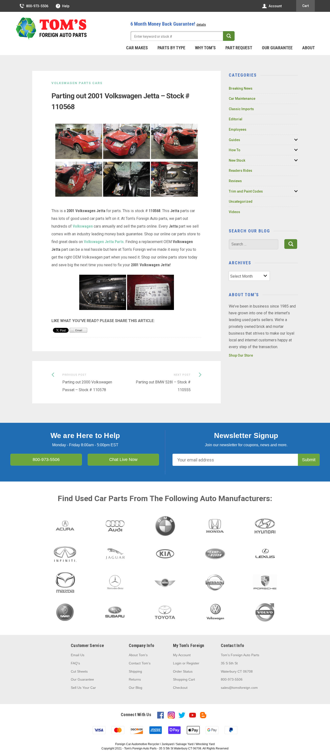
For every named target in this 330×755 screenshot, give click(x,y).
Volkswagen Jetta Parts (104, 241)
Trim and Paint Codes (246, 191)
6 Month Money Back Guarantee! (168, 24)
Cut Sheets (79, 671)
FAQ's (75, 663)
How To (234, 150)
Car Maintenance (242, 99)
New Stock (237, 160)
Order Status (183, 671)
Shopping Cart (184, 679)
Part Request (238, 47)
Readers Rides (240, 171)
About (308, 47)
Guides (234, 140)
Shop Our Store (241, 355)
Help (65, 6)
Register (193, 663)
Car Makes (137, 47)
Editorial (235, 119)
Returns (135, 679)
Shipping (135, 671)
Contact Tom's (140, 663)
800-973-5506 (37, 6)
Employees (237, 129)
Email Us (77, 655)
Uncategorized (240, 201)
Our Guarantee (277, 47)
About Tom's (138, 655)
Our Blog (135, 688)
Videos (234, 212)
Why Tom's (205, 47)
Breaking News (240, 88)
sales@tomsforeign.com (239, 688)
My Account (182, 655)
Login (177, 663)
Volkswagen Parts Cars (76, 83)
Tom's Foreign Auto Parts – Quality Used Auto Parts (51, 29)
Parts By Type (171, 47)
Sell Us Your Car (83, 688)
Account (275, 6)
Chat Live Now (123, 459)
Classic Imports (241, 109)
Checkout (180, 688)
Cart (305, 6)
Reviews (235, 181)
